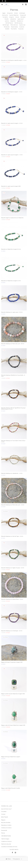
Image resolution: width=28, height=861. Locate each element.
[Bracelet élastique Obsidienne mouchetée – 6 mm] (14, 360)
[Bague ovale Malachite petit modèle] (14, 774)
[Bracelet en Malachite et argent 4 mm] (14, 266)
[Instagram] (15, 852)
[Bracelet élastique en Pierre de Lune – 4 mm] (14, 490)
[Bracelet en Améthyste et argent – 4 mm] (14, 77)
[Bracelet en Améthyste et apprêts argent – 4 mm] (14, 46)
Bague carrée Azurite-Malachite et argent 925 (13, 693)
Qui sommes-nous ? (6, 809)
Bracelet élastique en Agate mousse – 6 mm (12, 567)
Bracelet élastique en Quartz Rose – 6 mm (12, 599)
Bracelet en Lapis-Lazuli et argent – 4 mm (12, 154)
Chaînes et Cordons (6, 827)
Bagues (3, 820)
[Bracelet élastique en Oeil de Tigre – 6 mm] (14, 522)
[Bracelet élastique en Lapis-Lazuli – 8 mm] (14, 298)
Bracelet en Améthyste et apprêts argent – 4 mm (14, 60)
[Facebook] (12, 852)
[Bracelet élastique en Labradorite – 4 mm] (14, 459)
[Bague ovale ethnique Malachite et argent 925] (14, 711)
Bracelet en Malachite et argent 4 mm (11, 280)
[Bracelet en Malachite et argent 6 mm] (14, 235)
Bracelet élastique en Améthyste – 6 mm (11, 630)
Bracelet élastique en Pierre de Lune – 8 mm (12, 343)
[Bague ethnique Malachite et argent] (14, 742)
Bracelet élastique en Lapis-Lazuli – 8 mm (12, 312)
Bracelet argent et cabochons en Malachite (12, 217)
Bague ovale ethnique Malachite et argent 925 (13, 725)
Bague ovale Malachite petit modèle (10, 788)
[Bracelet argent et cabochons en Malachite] (14, 203)
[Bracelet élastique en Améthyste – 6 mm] (14, 616)
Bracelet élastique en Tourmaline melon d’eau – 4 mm (13, 441)
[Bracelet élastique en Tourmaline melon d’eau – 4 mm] (14, 426)
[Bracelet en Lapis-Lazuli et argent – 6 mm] (14, 109)
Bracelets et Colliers (6, 825)
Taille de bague (5, 838)
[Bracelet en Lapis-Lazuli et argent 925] (14, 172)
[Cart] (26, 4)
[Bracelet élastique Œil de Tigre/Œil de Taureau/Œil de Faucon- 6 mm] (14, 393)
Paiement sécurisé (6, 844)
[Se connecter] (23, 4)
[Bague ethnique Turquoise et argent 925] (14, 648)
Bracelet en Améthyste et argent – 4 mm (11, 91)
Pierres (6, 31)
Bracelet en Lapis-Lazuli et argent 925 (11, 186)
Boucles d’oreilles (5, 822)
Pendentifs (4, 830)
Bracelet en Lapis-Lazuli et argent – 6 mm (12, 123)
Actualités (3, 811)
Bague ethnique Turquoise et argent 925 (11, 662)
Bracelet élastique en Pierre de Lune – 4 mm (12, 504)
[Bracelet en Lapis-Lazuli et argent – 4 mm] (14, 140)
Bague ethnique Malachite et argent (10, 756)
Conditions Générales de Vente (9, 846)
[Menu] (2, 4)
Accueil (2, 31)
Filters (9, 859)
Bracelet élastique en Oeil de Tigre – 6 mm (12, 536)
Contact (3, 814)
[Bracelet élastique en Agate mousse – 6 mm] (14, 553)
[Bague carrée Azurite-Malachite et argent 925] (14, 679)
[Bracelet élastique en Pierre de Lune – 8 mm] (14, 329)
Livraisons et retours (6, 841)
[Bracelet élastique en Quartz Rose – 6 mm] (14, 585)
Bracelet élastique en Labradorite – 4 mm (11, 473)
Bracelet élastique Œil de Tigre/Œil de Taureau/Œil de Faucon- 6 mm (13, 408)
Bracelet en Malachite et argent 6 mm (11, 249)
